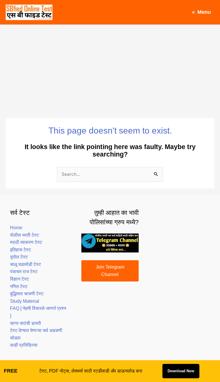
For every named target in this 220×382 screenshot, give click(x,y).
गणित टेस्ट (19, 286)
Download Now (181, 371)
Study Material (24, 301)
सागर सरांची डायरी (25, 323)
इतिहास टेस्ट (20, 249)
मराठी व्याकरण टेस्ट (26, 242)
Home (16, 227)
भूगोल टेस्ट (19, 256)
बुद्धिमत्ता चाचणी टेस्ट (27, 293)
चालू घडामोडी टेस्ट (25, 264)
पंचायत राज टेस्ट (24, 271)
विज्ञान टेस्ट (19, 279)
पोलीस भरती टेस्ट (24, 235)
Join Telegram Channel (110, 271)
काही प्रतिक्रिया (24, 345)
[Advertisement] (110, 68)
